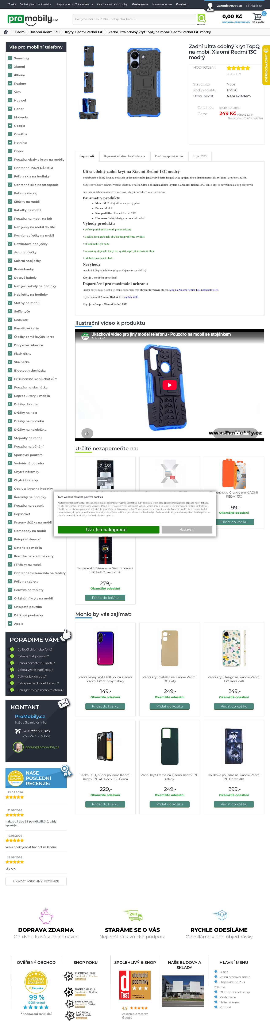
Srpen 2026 (200, 156)
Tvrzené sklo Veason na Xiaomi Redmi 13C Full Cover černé (105, 570)
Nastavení (187, 529)
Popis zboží (87, 156)
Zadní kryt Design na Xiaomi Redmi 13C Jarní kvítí (234, 679)
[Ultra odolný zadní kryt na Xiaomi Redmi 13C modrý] (144, 82)
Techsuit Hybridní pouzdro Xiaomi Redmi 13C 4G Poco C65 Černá (105, 777)
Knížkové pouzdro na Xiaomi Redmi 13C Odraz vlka (234, 777)
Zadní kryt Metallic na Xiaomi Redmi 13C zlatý (169, 679)
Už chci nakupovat (108, 530)
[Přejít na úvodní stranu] (33, 20)
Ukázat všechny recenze (36, 881)
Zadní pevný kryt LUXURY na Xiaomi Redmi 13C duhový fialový (105, 679)
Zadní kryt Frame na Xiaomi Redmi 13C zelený (169, 777)
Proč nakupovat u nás (169, 156)
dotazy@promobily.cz (42, 747)
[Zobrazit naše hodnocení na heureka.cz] (36, 1015)
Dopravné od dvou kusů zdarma (124, 156)
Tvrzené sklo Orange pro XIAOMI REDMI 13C (234, 494)
